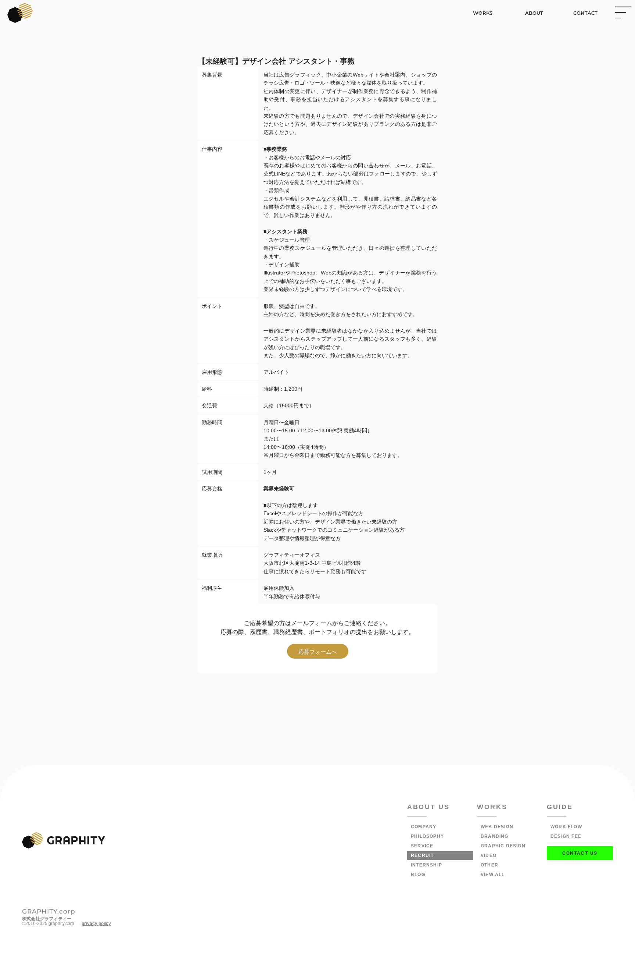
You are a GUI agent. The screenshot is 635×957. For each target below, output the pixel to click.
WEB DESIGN (497, 826)
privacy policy (96, 923)
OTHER (489, 865)
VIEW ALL (493, 874)
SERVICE (422, 845)
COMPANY (423, 826)
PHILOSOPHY (427, 836)
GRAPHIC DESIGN (503, 845)
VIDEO (488, 855)
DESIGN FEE (565, 836)
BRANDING (495, 836)
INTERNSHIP (426, 865)
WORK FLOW (566, 826)
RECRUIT (422, 855)
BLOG (418, 874)
